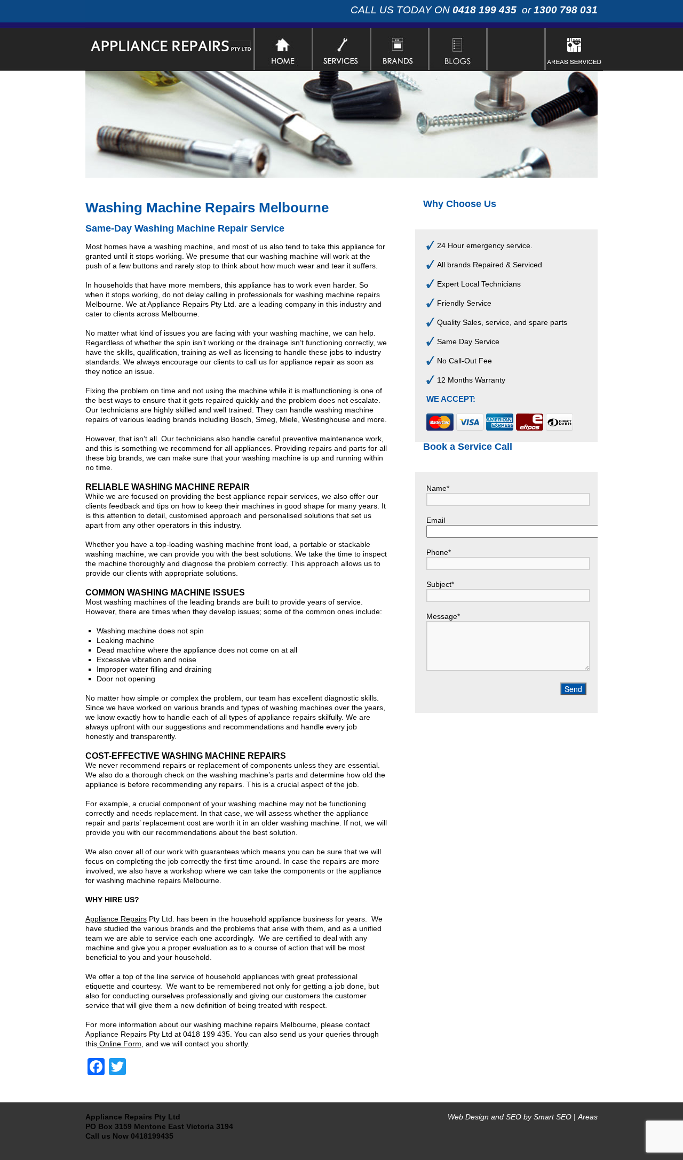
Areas (588, 1117)
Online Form (119, 1043)
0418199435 (152, 1136)
